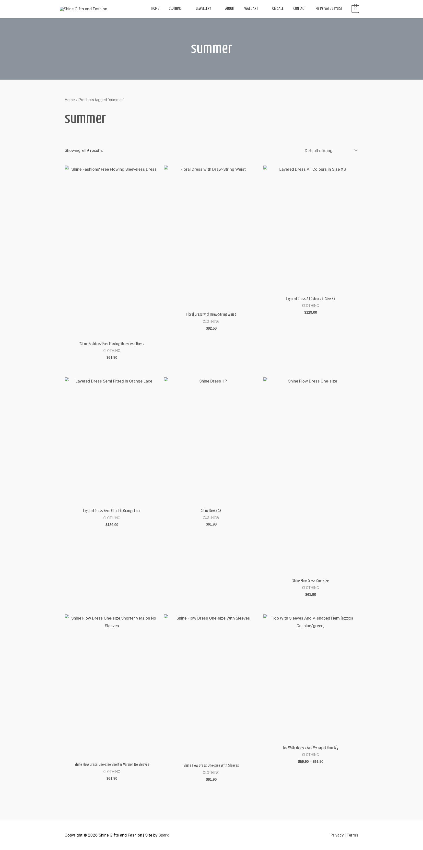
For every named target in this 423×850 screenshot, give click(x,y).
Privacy (337, 835)
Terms (352, 835)
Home (70, 99)
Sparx (163, 835)
